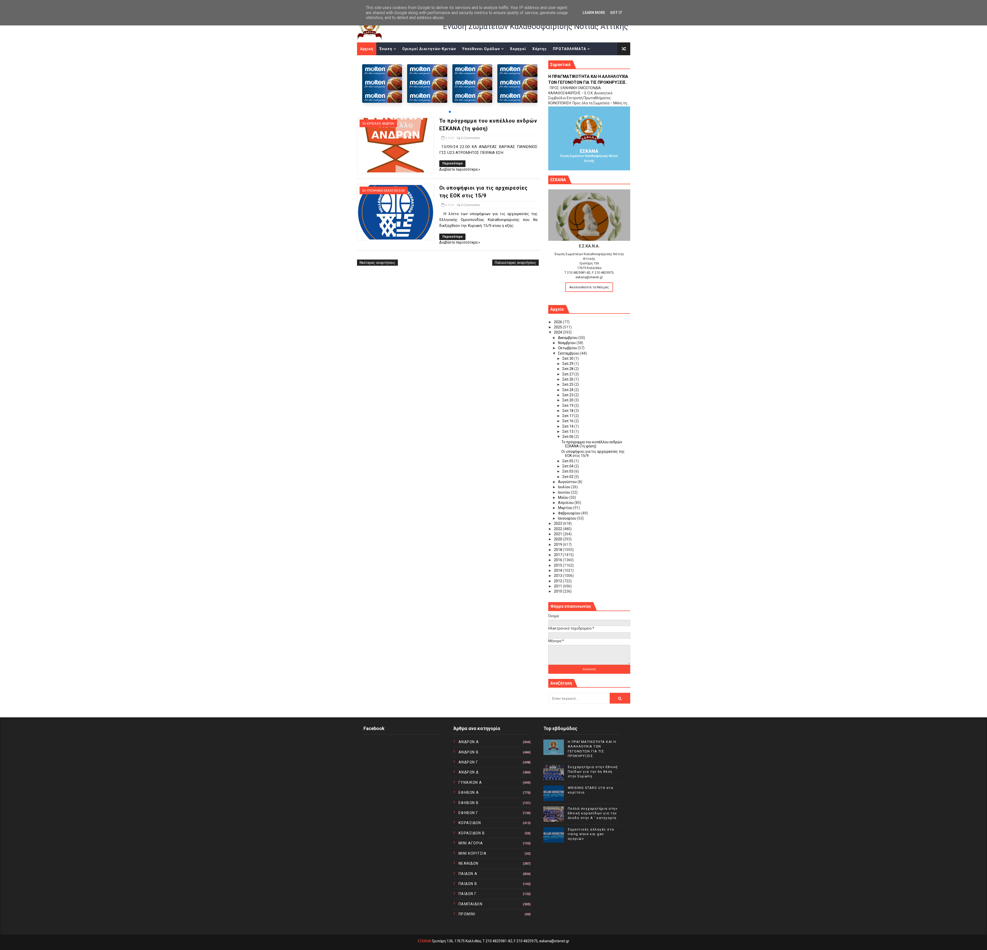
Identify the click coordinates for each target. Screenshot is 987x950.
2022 (558, 529)
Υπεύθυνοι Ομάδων (481, 49)
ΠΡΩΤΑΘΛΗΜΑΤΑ (569, 49)
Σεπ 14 (568, 426)
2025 (558, 327)
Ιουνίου (564, 492)
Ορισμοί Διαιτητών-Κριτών (429, 49)
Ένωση (385, 49)
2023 (558, 523)
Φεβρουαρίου (569, 513)
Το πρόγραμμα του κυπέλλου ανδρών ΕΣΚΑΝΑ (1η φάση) (591, 444)
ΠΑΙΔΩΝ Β (468, 884)
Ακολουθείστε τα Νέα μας (589, 287)
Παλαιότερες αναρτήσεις (515, 263)
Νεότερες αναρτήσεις (377, 263)
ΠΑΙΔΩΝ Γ (468, 894)
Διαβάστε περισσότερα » (459, 169)
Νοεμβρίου (567, 343)
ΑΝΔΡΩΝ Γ (468, 762)
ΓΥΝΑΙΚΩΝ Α (470, 782)
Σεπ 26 (568, 379)
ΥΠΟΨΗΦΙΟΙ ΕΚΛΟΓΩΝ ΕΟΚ (386, 190)
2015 (558, 565)
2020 (558, 539)
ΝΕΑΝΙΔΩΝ (469, 863)
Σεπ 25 (568, 384)
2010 (558, 591)
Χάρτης (539, 49)
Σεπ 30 (568, 358)
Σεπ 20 (568, 400)
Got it (616, 13)
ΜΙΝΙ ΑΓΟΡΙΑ (471, 843)
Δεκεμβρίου (568, 338)
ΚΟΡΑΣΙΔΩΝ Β (472, 833)
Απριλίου (566, 503)
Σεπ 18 (568, 411)
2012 (558, 581)
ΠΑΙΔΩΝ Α (468, 874)
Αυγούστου (568, 482)
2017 (558, 555)
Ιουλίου (564, 487)
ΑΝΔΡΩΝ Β (469, 752)
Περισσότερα (452, 163)
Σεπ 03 (568, 471)
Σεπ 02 (568, 477)
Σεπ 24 (568, 390)
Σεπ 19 (568, 405)
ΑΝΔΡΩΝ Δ (469, 772)
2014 (558, 570)
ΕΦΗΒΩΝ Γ (468, 813)
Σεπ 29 (568, 364)
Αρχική (366, 49)
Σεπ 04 (568, 466)
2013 (558, 576)
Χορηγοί (518, 49)
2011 (558, 586)
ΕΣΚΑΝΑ (424, 941)
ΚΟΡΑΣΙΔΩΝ (470, 823)
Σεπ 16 (568, 421)
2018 (558, 550)
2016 (558, 560)
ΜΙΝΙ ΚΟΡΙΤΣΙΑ (473, 853)
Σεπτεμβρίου (569, 353)
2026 (558, 322)
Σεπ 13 (568, 431)
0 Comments (470, 138)
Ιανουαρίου (567, 518)
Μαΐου (563, 497)
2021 (558, 534)
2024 (558, 332)
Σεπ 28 (568, 369)
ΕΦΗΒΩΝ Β (469, 803)
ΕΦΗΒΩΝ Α (469, 792)
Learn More (594, 13)
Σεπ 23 (568, 395)
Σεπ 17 (568, 416)
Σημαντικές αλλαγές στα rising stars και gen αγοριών (591, 834)
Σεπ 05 (568, 461)
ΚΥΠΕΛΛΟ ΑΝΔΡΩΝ (380, 123)
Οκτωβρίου (568, 348)
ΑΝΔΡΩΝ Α (469, 742)
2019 (558, 544)
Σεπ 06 (568, 437)
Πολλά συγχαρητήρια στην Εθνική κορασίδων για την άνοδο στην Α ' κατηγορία (593, 813)
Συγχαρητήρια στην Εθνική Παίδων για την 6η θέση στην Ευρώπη (593, 771)
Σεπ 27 (568, 374)
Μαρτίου (565, 508)
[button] (450, 112)
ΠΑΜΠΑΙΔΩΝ (471, 904)
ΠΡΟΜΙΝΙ (467, 914)
